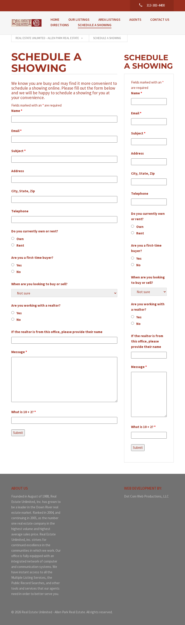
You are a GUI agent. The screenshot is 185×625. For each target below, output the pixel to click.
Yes (19, 265)
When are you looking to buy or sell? (39, 284)
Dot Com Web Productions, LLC (146, 496)
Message (19, 352)
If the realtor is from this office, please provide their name (56, 332)
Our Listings (78, 19)
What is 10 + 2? (23, 412)
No (18, 272)
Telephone (19, 211)
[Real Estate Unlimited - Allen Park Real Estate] (26, 23)
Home (55, 19)
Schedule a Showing (94, 25)
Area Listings (109, 19)
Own (20, 239)
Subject (18, 151)
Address (17, 171)
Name (16, 111)
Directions (60, 25)
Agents (135, 19)
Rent (20, 245)
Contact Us (159, 19)
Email (16, 131)
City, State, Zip (23, 191)
